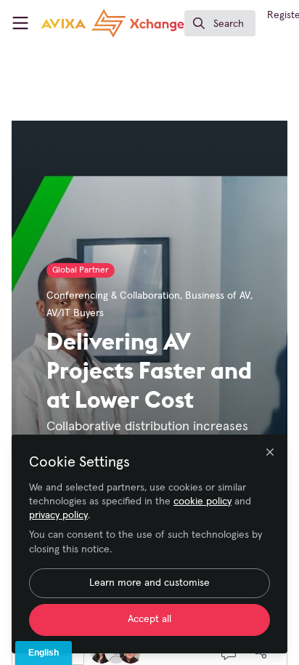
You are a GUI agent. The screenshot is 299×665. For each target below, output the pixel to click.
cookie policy (202, 501)
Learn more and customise (149, 583)
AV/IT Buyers (75, 313)
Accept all (149, 619)
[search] (219, 23)
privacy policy (58, 515)
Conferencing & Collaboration (113, 296)
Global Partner (80, 270)
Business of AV (217, 296)
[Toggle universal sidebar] (20, 23)
